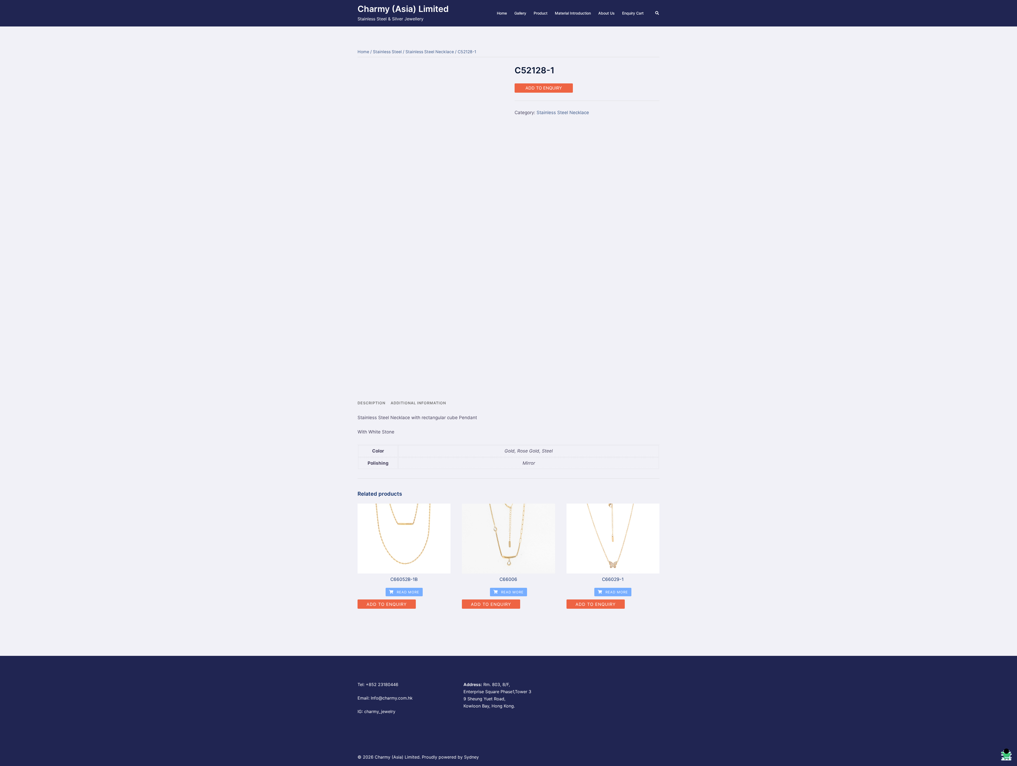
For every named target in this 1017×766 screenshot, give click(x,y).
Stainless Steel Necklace (429, 51)
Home (502, 13)
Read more (407, 592)
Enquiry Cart (633, 13)
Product (540, 13)
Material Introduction (573, 13)
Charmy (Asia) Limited (403, 9)
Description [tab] (371, 403)
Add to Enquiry (543, 88)
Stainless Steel (387, 51)
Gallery (520, 13)
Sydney (471, 757)
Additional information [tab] (418, 403)
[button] (657, 13)
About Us (606, 13)
